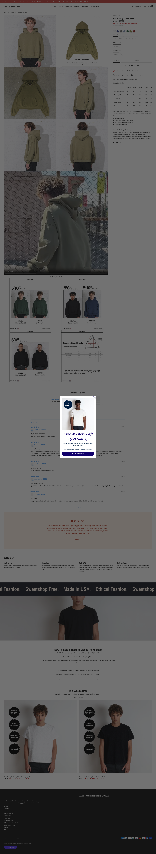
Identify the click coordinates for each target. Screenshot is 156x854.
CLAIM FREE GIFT (78, 454)
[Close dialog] (94, 397)
